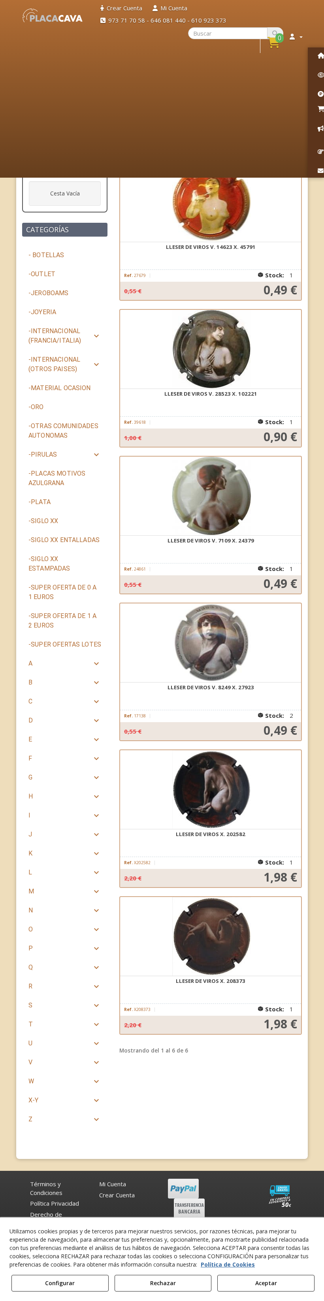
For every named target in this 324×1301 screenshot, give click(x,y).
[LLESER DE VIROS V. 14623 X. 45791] (210, 202)
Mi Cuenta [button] (112, 1184)
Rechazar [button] (163, 1283)
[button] (52, 15)
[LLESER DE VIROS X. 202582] (210, 789)
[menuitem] (121, 8)
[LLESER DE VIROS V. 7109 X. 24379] (210, 496)
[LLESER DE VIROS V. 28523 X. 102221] (210, 349)
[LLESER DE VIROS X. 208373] (210, 936)
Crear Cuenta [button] (117, 1195)
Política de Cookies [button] (228, 1264)
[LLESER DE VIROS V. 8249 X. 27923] (210, 643)
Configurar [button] (60, 1283)
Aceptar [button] (266, 1283)
